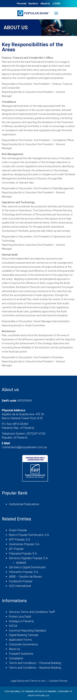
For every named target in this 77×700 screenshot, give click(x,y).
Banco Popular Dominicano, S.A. (29, 535)
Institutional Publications (24, 504)
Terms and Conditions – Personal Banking (35, 663)
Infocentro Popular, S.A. (24, 572)
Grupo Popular (18, 530)
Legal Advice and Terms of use (28, 680)
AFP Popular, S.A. (20, 539)
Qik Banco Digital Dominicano (27, 567)
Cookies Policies (58, 680)
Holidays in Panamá (21, 621)
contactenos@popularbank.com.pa (24, 447)
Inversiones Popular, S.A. (24, 544)
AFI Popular (16, 549)
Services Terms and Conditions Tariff (32, 612)
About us (14, 649)
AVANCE (21, 563)
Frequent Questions (21, 653)
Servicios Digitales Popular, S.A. (28, 558)
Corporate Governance (23, 644)
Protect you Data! (20, 616)
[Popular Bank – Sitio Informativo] (34, 13)
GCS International (20, 586)
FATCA (13, 626)
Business (33, 3)
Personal (21, 3)
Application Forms (20, 639)
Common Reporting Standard (27, 630)
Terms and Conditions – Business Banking (35, 667)
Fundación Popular (20, 581)
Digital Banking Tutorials (23, 635)
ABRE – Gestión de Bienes (25, 576)
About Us (45, 3)
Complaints (16, 658)
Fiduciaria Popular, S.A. (23, 553)
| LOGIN (56, 3)
